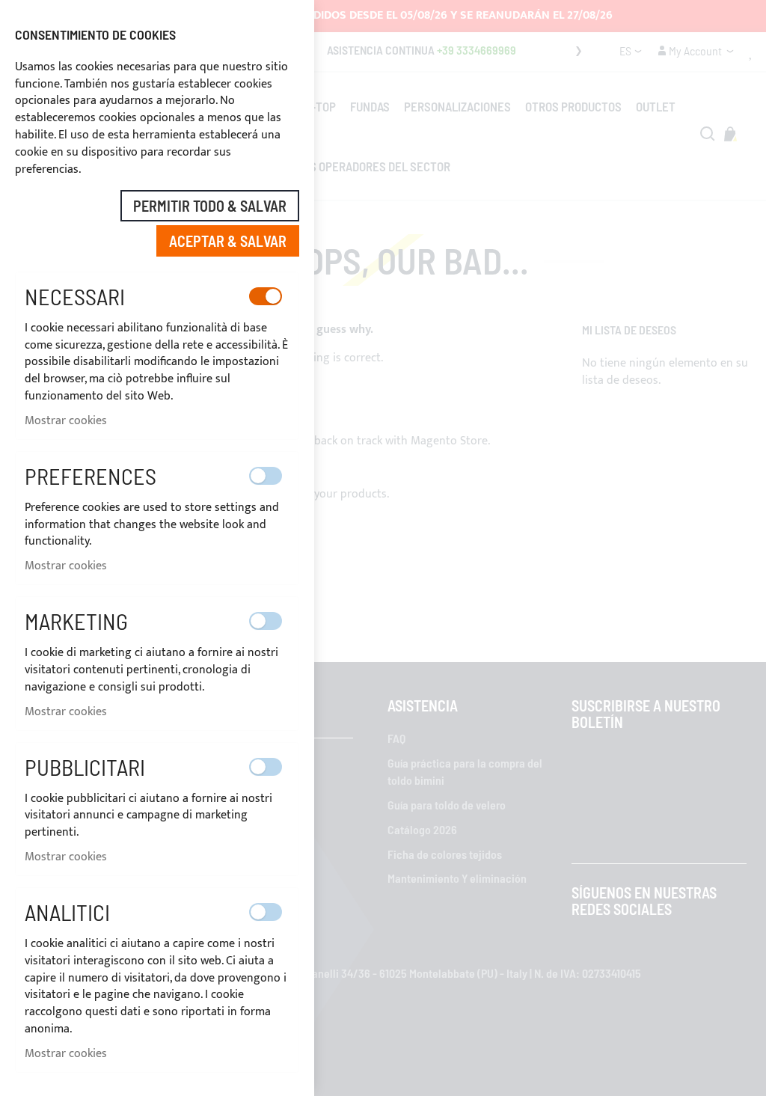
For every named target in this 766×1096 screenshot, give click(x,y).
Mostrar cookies (66, 421)
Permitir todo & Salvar (210, 206)
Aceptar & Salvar (228, 241)
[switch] (265, 296)
